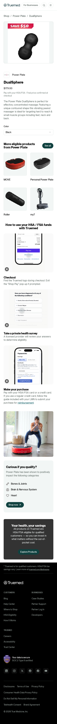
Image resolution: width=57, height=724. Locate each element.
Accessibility (9, 641)
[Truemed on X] (22, 671)
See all (48, 145)
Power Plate (19, 16)
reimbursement (26, 402)
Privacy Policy (37, 686)
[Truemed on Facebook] (38, 671)
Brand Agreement (32, 704)
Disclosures (9, 686)
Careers (7, 636)
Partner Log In (38, 609)
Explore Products (28, 552)
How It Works (10, 620)
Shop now (13, 505)
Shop (6, 16)
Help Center (9, 604)
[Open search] (44, 5)
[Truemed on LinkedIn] (6, 671)
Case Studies (38, 598)
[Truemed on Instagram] (14, 671)
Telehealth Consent (12, 704)
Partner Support (39, 604)
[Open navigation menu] (50, 5)
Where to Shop (10, 609)
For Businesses (31, 5)
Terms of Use (23, 686)
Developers (37, 615)
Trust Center (9, 647)
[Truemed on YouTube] (46, 671)
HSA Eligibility (10, 615)
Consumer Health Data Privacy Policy (20, 692)
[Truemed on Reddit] (30, 671)
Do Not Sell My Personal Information (20, 698)
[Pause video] (7, 269)
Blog (6, 598)
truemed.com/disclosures (39, 569)
